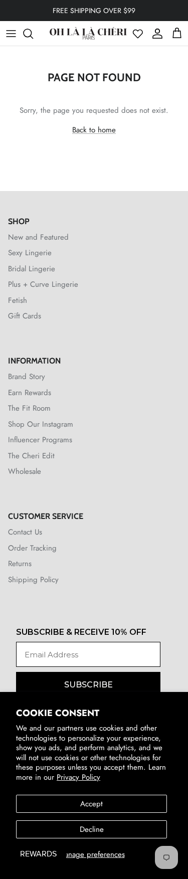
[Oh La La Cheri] (88, 33)
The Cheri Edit (31, 455)
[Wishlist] (138, 34)
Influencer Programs (40, 439)
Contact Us (25, 532)
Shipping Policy (33, 579)
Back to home (94, 129)
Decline (92, 829)
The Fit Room (29, 408)
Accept (91, 803)
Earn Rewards (29, 392)
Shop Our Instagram (40, 424)
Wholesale (24, 471)
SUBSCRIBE (88, 684)
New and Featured (38, 237)
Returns (20, 563)
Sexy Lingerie (30, 252)
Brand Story (26, 376)
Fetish (17, 300)
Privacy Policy (78, 777)
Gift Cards (24, 315)
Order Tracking (32, 548)
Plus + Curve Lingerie (43, 284)
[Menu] (11, 34)
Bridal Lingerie (31, 268)
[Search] (33, 34)
